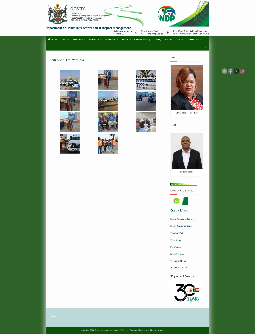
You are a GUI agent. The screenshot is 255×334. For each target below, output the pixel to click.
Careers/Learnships (143, 39)
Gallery (158, 39)
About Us (65, 39)
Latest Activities (177, 254)
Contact (168, 39)
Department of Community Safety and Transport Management (88, 28)
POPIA (54, 316)
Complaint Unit (176, 233)
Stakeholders (193, 39)
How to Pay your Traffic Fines (182, 219)
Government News (178, 261)
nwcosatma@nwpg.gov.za (152, 34)
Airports (179, 39)
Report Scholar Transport (181, 226)
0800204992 (118, 34)
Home (54, 39)
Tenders (124, 39)
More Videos (175, 247)
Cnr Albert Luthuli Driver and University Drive (191, 34)
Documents (110, 39)
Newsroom (78, 39)
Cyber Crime (175, 240)
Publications (94, 39)
